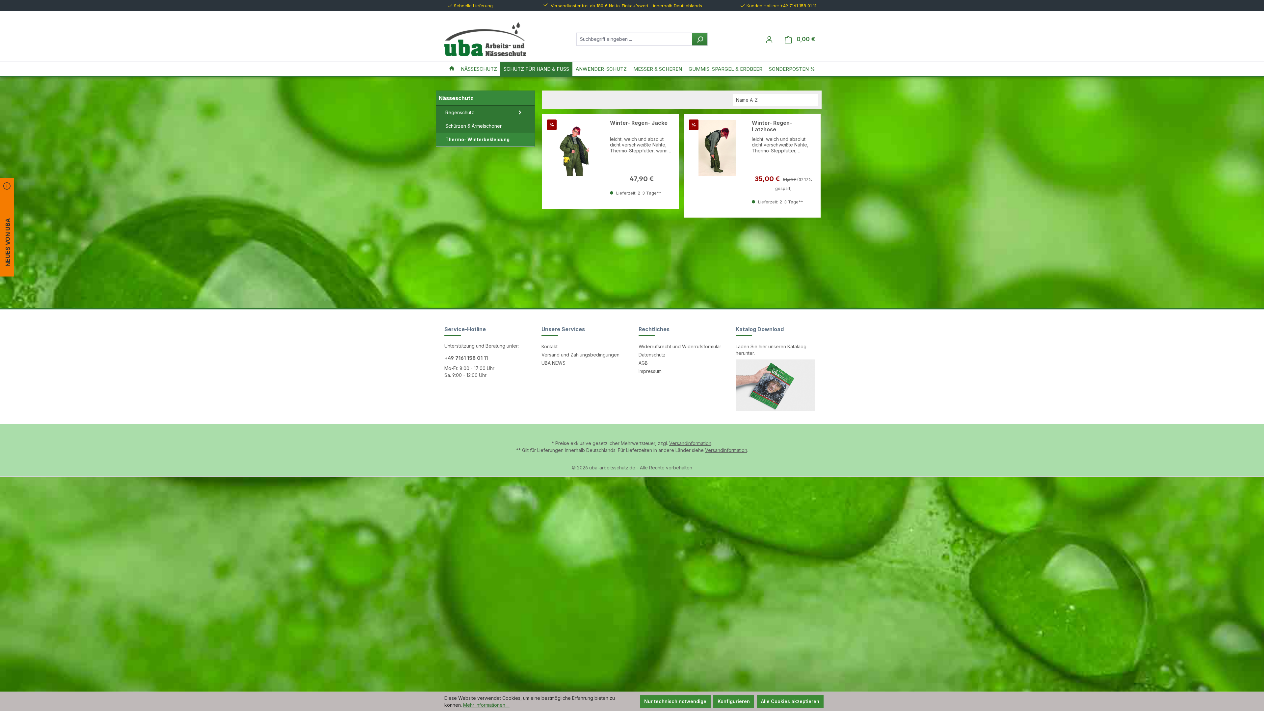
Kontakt (549, 346)
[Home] (452, 69)
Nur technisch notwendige (675, 701)
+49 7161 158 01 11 (466, 358)
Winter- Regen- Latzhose (772, 126)
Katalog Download (760, 329)
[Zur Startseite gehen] (485, 39)
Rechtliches (654, 329)
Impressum (650, 371)
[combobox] (634, 39)
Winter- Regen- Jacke (639, 123)
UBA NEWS (553, 363)
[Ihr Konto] (769, 39)
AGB (643, 363)
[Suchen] (700, 39)
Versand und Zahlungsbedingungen (580, 354)
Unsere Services (563, 329)
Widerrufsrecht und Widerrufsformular (680, 346)
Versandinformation (690, 443)
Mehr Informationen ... (486, 705)
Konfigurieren (734, 701)
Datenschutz (652, 354)
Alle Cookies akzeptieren (790, 701)
